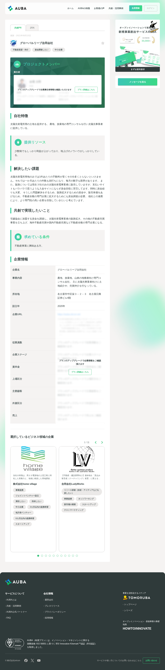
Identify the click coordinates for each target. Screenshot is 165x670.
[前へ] (95, 442)
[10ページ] (73, 556)
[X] (32, 660)
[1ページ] (38, 556)
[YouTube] (39, 660)
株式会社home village (25, 484)
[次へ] (102, 442)
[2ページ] (42, 556)
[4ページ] (50, 556)
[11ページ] (77, 556)
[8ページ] (65, 556)
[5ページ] (54, 556)
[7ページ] (61, 556)
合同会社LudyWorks (73, 484)
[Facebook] (26, 660)
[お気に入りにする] (103, 43)
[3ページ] (46, 556)
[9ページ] (69, 556)
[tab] (17, 28)
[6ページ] (57, 556)
